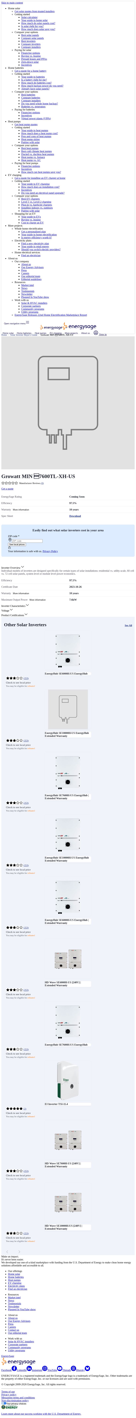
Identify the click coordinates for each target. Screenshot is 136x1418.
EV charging (56, 333)
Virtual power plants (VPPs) (36, 118)
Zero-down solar (30, 62)
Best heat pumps (29, 148)
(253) (26, 678)
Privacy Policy (50, 551)
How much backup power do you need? (42, 85)
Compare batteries (30, 97)
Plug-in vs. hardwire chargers (36, 204)
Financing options (30, 53)
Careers (25, 273)
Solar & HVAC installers (34, 303)
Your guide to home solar (34, 20)
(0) (42, 483)
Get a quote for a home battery (30, 70)
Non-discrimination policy (15, 1400)
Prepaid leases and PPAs (34, 59)
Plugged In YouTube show (35, 297)
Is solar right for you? (32, 26)
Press (24, 270)
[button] (13, 567)
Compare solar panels (32, 38)
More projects (71, 333)
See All (128, 625)
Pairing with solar (30, 142)
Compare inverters (30, 44)
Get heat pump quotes (26, 124)
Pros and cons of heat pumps (36, 136)
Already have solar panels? (35, 88)
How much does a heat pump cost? (39, 133)
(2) (25, 1109)
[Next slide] (19, 1252)
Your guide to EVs (31, 216)
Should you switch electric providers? (41, 249)
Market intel (27, 285)
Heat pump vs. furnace (33, 157)
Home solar (8, 333)
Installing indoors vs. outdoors (37, 207)
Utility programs (29, 312)
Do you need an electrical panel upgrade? (43, 192)
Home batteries (24, 333)
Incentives (26, 64)
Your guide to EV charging (35, 184)
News (24, 288)
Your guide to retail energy (35, 246)
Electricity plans (16, 1286)
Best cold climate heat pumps (36, 151)
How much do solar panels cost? (38, 23)
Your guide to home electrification (39, 234)
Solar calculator (29, 17)
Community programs (32, 309)
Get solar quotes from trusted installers (35, 11)
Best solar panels (30, 35)
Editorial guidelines (31, 279)
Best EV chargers (30, 198)
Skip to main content (12, 2)
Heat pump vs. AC (31, 160)
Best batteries (28, 94)
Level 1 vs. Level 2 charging (36, 201)
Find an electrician (30, 255)
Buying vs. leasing (31, 56)
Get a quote (7, 488)
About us (26, 264)
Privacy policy (8, 1394)
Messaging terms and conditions (18, 1397)
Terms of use (8, 1391)
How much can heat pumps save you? (41, 172)
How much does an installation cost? (40, 187)
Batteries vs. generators (33, 106)
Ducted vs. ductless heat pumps (37, 154)
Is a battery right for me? (34, 79)
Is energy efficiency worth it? (36, 237)
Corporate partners (31, 306)
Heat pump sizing (30, 139)
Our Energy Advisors (32, 267)
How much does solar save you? (38, 29)
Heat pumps (40, 333)
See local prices (17, 544)
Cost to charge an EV (32, 222)
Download (75, 516)
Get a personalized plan (33, 231)
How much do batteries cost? (36, 82)
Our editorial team (30, 276)
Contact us (13, 1330)
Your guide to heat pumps (34, 130)
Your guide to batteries (33, 76)
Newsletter (27, 294)
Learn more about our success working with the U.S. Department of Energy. (41, 1413)
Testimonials (27, 291)
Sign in (103, 334)
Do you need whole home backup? (39, 103)
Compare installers (31, 47)
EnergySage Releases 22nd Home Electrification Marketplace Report (51, 315)
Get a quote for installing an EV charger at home (40, 178)
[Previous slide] (7, 1252)
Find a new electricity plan (35, 243)
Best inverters (28, 41)
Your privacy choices (16, 1403)
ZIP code (13, 536)
